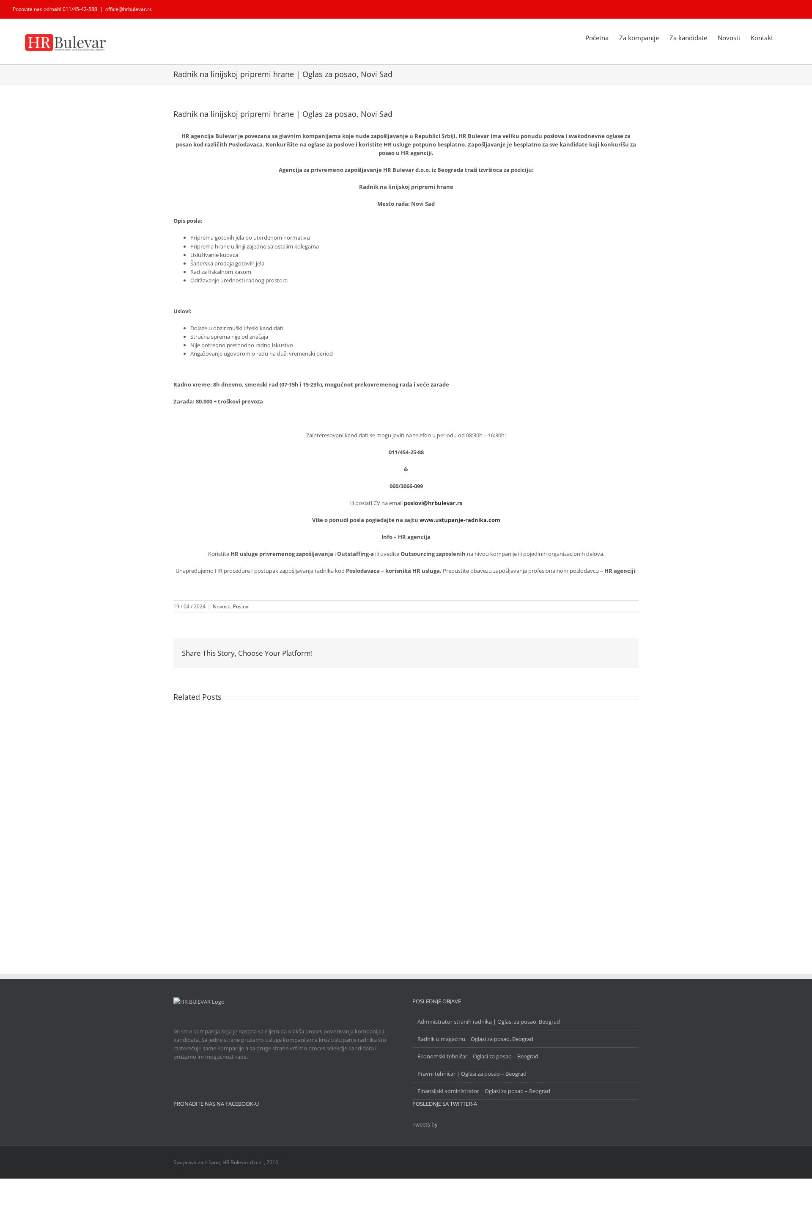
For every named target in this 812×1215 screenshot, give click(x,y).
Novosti (221, 606)
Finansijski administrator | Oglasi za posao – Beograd (483, 1091)
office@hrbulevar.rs (128, 9)
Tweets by (425, 1124)
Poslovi (241, 606)
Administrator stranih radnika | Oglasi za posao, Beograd (488, 1021)
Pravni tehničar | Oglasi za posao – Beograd (472, 1073)
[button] (786, 37)
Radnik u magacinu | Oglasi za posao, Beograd (475, 1039)
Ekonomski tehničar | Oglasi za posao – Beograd (477, 1056)
